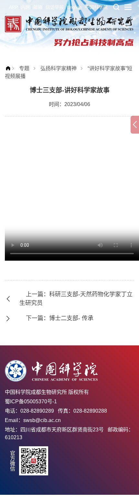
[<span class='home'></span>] (10, 68)
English (74, 7)
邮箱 (37, 7)
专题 (24, 68)
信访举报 (55, 7)
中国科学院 (96, 7)
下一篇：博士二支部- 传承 (59, 318)
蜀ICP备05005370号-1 (31, 401)
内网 (25, 7)
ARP (13, 7)
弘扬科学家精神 (58, 68)
